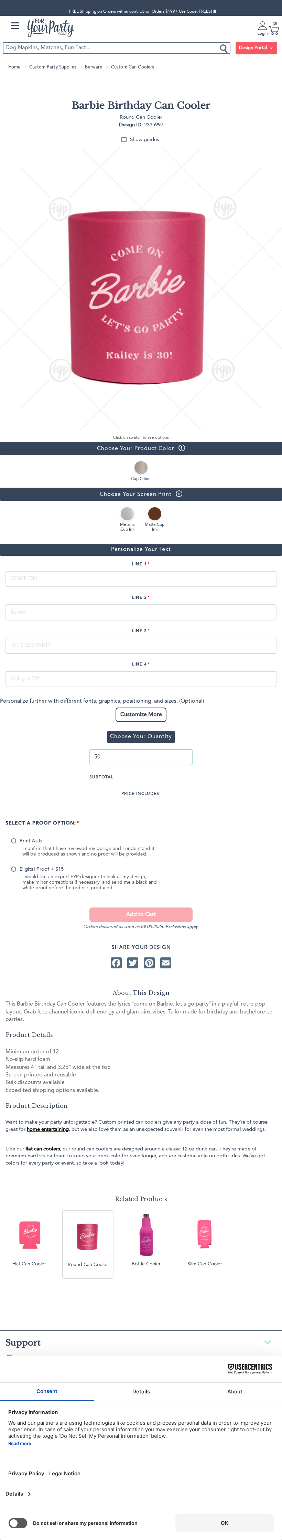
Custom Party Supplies (52, 67)
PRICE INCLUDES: (141, 794)
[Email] (165, 962)
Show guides (144, 139)
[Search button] (224, 48)
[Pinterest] (149, 962)
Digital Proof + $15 (42, 869)
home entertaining (48, 1129)
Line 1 (139, 564)
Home (14, 67)
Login (263, 34)
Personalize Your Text (141, 549)
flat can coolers (42, 1149)
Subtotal (101, 777)
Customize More (141, 715)
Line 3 (139, 631)
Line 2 (139, 598)
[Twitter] (132, 962)
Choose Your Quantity (141, 737)
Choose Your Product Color (87, 448)
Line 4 (139, 664)
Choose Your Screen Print (86, 494)
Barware (93, 67)
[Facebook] (116, 962)
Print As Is (31, 841)
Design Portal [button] (253, 48)
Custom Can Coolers (132, 67)
